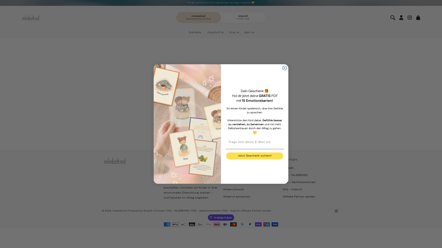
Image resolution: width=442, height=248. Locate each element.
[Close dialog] (284, 68)
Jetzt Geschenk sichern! (255, 156)
